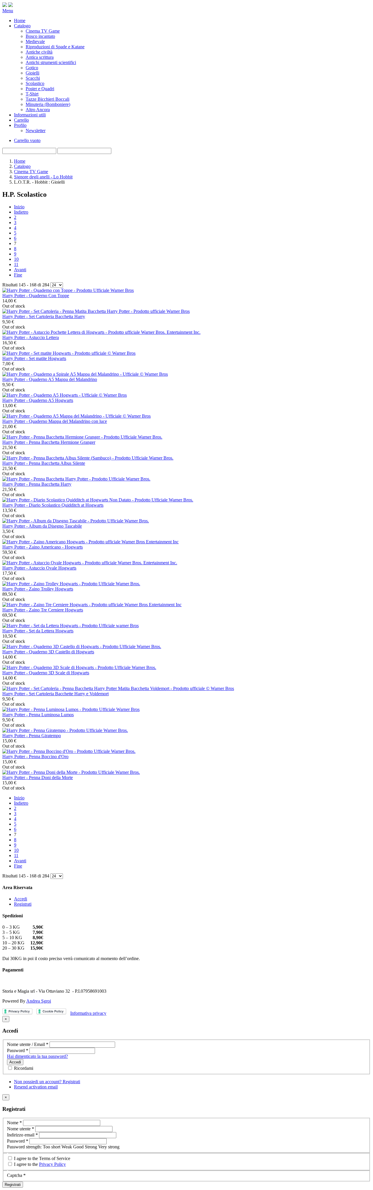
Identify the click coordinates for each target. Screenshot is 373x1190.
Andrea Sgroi (38, 1001)
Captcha (16, 1175)
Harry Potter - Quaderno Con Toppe (35, 295)
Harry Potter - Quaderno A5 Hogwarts (37, 400)
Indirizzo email (22, 1134)
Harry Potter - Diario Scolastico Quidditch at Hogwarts (52, 505)
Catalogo (22, 166)
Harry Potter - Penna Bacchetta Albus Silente (43, 463)
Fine (18, 274)
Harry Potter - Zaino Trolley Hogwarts (37, 588)
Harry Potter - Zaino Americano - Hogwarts (42, 547)
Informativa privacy (88, 1013)
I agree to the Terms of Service (41, 1158)
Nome (14, 1122)
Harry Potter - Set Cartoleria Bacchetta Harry (43, 316)
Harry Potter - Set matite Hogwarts (34, 358)
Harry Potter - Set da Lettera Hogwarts (37, 630)
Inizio (19, 206)
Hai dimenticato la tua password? (37, 1056)
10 (16, 259)
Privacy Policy (52, 1164)
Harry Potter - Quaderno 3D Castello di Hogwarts (48, 651)
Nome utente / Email (27, 1044)
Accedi (20, 898)
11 (16, 264)
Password (17, 1050)
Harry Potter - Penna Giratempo (31, 735)
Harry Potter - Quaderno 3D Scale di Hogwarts (45, 672)
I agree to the (39, 1164)
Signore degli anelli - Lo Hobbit (43, 176)
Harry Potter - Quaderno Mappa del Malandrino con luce (54, 421)
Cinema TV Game (31, 171)
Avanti (20, 269)
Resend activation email (36, 1086)
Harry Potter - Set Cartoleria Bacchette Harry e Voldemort (55, 693)
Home (19, 161)
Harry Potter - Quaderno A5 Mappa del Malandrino (49, 379)
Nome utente (20, 1128)
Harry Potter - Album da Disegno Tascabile (42, 526)
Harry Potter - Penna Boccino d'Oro (35, 756)
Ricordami (23, 1068)
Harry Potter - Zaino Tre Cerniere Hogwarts (42, 609)
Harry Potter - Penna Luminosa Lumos (38, 714)
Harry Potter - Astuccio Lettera (30, 337)
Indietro (21, 212)
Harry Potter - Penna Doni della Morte (37, 777)
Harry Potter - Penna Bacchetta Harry (36, 484)
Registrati (22, 904)
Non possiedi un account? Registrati (47, 1081)
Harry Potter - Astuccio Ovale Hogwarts (39, 567)
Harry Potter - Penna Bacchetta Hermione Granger (48, 442)
